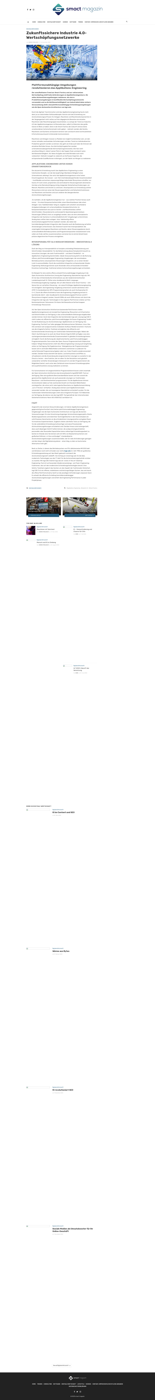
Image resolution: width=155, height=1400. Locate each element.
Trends (80, 22)
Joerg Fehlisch (33, 42)
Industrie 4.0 (85, 488)
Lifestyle (80, 1384)
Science (65, 22)
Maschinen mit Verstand (45, 529)
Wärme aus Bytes (60, 951)
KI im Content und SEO (63, 812)
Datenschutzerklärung (77, 1386)
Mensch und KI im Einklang (46, 542)
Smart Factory (93, 488)
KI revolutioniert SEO (62, 1090)
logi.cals (67, 451)
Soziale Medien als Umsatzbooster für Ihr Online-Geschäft (72, 1230)
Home (34, 22)
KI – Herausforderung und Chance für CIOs (82, 530)
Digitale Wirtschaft (54, 22)
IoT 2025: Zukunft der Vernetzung (81, 669)
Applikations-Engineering (73, 488)
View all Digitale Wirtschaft (61, 1365)
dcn (77, 534)
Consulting (41, 22)
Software (73, 22)
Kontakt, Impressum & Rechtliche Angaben (99, 22)
